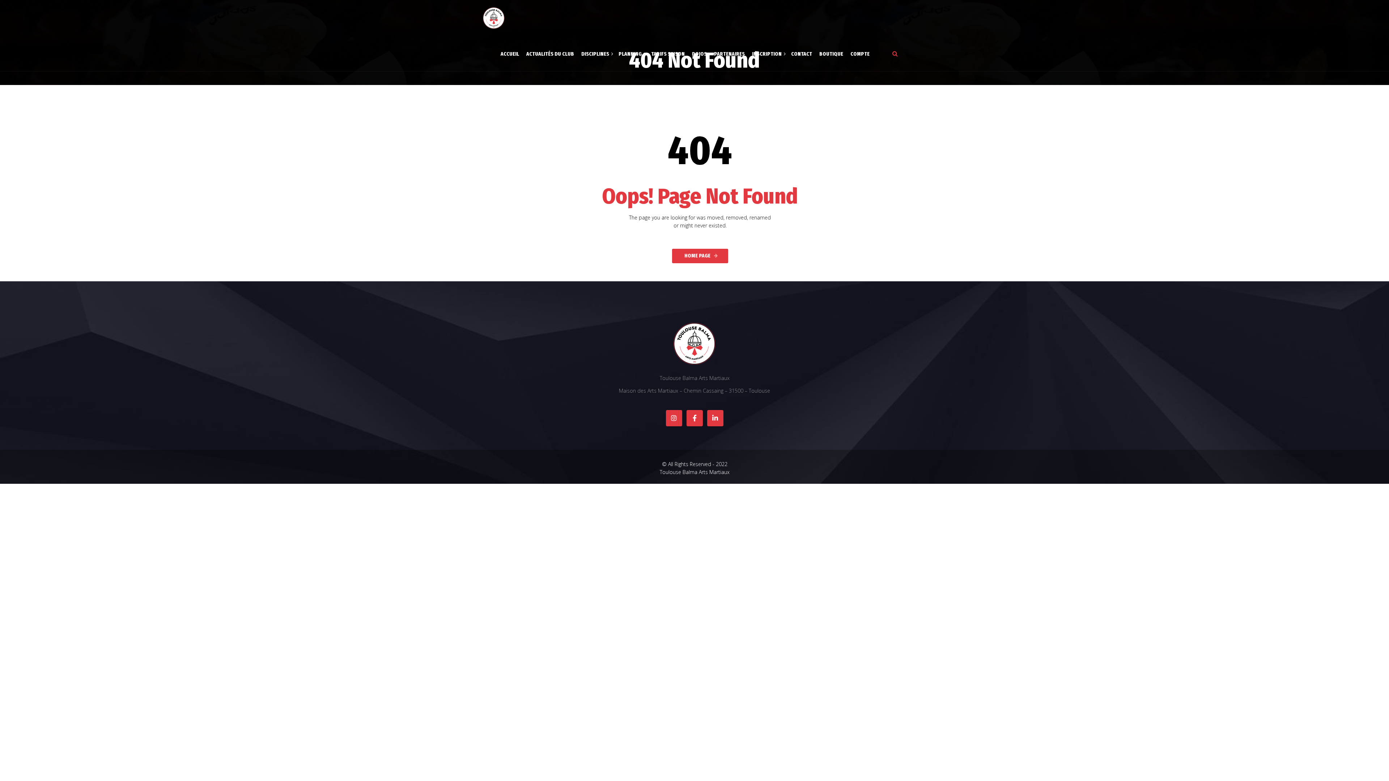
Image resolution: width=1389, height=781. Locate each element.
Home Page (697, 256)
